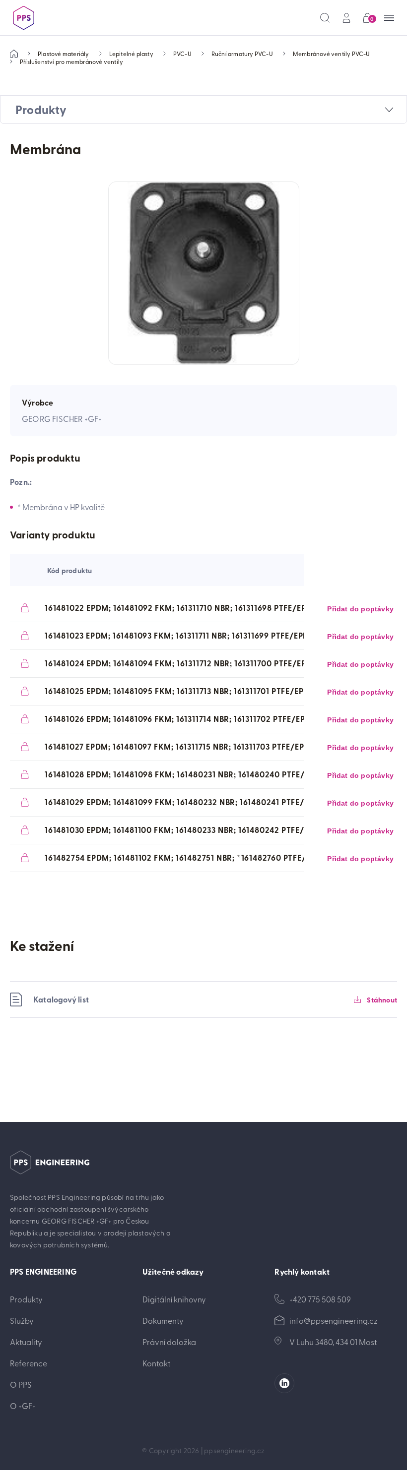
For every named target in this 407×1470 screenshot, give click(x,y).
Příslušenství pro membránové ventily (71, 61)
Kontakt (156, 1362)
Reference (28, 1362)
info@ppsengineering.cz (333, 1320)
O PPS (21, 1384)
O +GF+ (23, 1405)
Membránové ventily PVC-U (331, 54)
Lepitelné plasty (131, 54)
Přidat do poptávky (360, 609)
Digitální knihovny (174, 1299)
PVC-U (182, 54)
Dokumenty (163, 1320)
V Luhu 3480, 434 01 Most (333, 1341)
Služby (22, 1320)
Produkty (26, 1299)
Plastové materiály (63, 54)
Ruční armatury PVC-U (242, 54)
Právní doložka (169, 1341)
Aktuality (26, 1341)
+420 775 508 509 (320, 1299)
